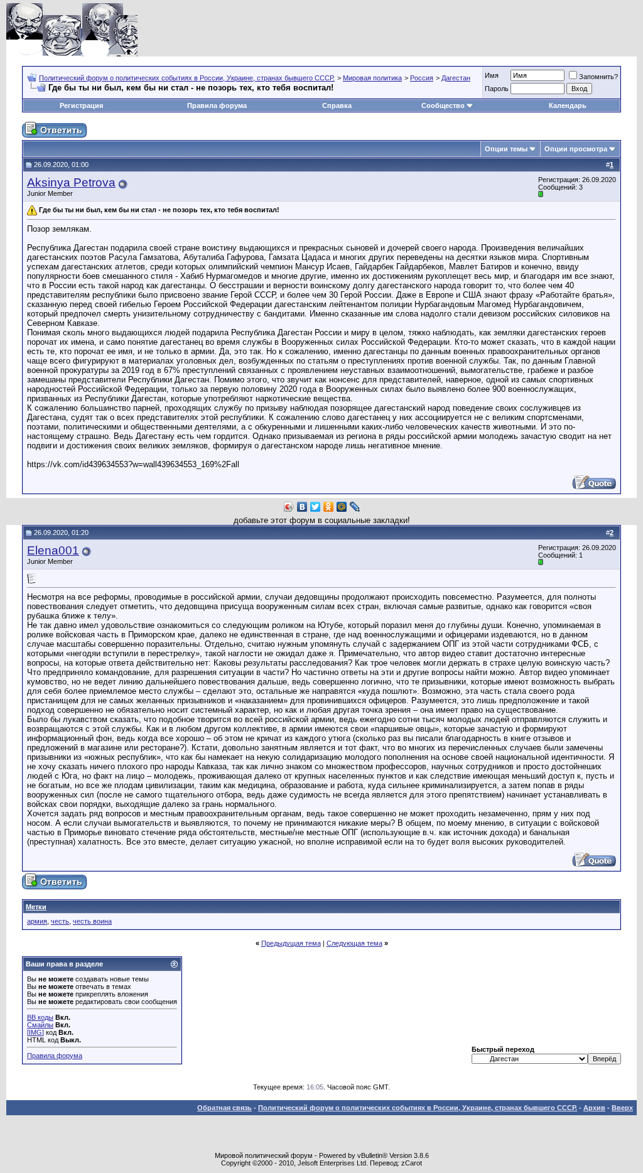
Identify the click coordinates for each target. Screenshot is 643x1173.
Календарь (567, 105)
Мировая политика (372, 78)
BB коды (40, 1017)
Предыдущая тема (291, 943)
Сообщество (443, 105)
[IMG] (35, 1032)
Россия (421, 78)
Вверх (622, 1107)
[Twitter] (315, 507)
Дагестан (455, 78)
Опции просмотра (575, 149)
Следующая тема (354, 943)
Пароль (497, 88)
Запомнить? (598, 76)
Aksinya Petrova (71, 182)
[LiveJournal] (355, 507)
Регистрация (81, 105)
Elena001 (53, 550)
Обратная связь (224, 1107)
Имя (492, 75)
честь (60, 921)
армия (37, 921)
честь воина (92, 921)
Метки (36, 907)
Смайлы (40, 1025)
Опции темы (506, 149)
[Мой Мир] (342, 507)
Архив (594, 1107)
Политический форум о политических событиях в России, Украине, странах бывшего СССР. (187, 78)
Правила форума (217, 105)
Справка (337, 105)
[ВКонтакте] (302, 507)
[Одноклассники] (328, 507)
